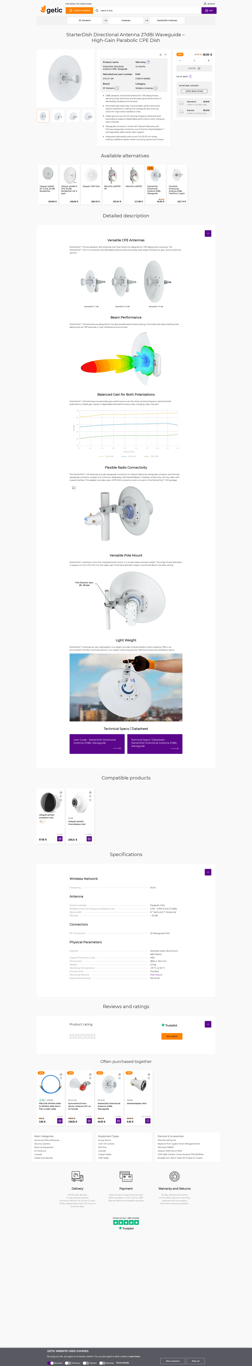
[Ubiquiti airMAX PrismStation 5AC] (80, 799)
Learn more (134, 1356)
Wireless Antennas (144, 88)
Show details (122, 1363)
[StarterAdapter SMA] (138, 1077)
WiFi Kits (102, 1139)
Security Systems (42, 1136)
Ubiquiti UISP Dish (91, 186)
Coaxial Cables (104, 1146)
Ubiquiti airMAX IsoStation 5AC (45, 815)
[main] (52, 10)
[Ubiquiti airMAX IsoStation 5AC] (50, 799)
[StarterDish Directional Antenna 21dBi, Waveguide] (109, 1077)
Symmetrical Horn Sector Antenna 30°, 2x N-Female (80, 1095)
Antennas (126, 20)
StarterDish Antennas (167, 20)
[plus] (209, 60)
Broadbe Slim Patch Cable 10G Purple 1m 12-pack (180, 1150)
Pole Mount (156, 970)
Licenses (38, 1146)
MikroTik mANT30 (134, 186)
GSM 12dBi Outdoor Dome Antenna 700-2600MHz (181, 1146)
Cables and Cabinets (43, 1150)
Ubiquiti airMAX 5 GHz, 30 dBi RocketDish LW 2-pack (69, 190)
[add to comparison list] (160, 54)
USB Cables (103, 1150)
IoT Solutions (40, 1143)
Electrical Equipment (44, 1139)
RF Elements (85, 20)
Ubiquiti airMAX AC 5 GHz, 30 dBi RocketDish (47, 188)
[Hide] (208, 233)
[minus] (179, 60)
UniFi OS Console (106, 1136)
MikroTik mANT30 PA (112, 187)
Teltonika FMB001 (166, 1139)
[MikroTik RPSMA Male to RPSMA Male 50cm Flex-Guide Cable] (50, 1077)
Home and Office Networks (46, 1132)
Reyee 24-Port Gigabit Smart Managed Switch (179, 1136)
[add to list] (165, 54)
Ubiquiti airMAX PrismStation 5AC (76, 815)
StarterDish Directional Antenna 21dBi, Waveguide (154, 190)
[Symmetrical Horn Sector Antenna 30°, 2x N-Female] (80, 1077)
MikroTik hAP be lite (167, 1132)
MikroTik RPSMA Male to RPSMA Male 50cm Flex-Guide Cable (50, 1095)
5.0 (42, 1089)
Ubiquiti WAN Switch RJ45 (170, 1143)
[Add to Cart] (60, 835)
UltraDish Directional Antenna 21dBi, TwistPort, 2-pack (177, 190)
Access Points (104, 1132)
